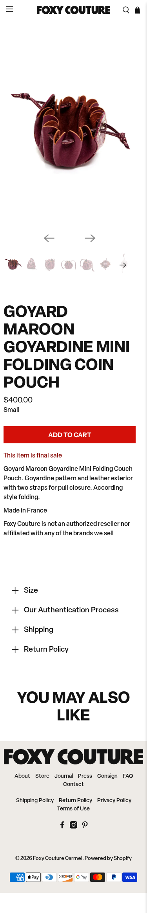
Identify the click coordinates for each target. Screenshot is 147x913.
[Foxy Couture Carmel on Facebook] (62, 827)
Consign (107, 776)
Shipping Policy (35, 801)
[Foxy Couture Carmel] (74, 10)
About (22, 776)
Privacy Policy (114, 801)
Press (85, 776)
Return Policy (75, 801)
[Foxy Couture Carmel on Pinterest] (85, 827)
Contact (73, 785)
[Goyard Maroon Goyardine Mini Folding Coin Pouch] (69, 127)
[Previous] (49, 238)
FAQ (128, 776)
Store (42, 776)
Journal (63, 776)
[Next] (90, 238)
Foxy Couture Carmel (57, 858)
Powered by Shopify (108, 858)
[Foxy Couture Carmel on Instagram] (73, 827)
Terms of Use (73, 809)
